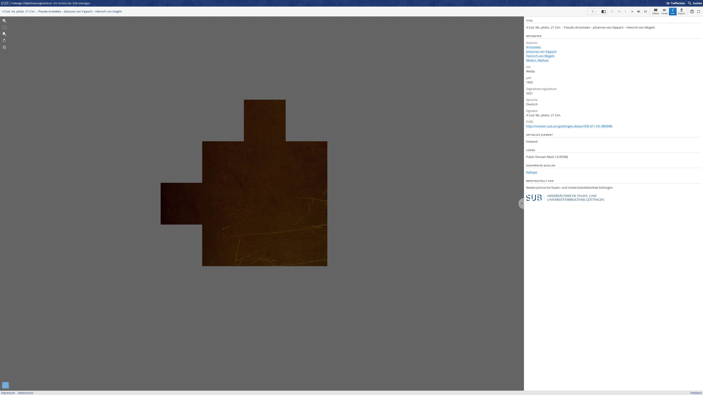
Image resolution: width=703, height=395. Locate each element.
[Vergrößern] (4, 21)
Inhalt (664, 13)
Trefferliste (675, 3)
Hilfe (692, 11)
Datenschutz (25, 392)
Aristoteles (533, 47)
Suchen (695, 3)
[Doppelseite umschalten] (603, 11)
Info (673, 13)
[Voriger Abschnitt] (619, 11)
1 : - (594, 12)
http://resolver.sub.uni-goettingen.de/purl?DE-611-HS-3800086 (569, 126)
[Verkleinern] (4, 34)
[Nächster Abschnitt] (638, 11)
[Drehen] (4, 40)
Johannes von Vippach (541, 52)
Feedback (696, 392)
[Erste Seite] (612, 11)
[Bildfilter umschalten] (4, 47)
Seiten (655, 13)
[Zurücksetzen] (4, 27)
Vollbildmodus (698, 11)
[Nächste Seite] (632, 11)
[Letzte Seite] (645, 11)
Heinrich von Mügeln (540, 56)
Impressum (8, 392)
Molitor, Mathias (537, 60)
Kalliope (531, 172)
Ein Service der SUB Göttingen (71, 3)
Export (681, 13)
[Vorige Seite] (625, 11)
